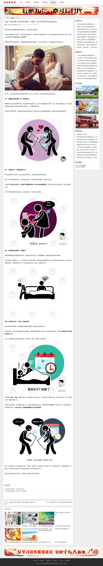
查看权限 (83, 167)
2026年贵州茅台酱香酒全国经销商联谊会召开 (89, 32)
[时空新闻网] (4, 18)
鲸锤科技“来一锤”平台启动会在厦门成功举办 (61, 502)
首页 (21, 2)
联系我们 (42, 560)
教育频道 (36, 2)
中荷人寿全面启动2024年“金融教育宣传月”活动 (89, 63)
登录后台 (78, 167)
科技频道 (61, 2)
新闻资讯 (28, 2)
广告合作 (61, 560)
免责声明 (67, 560)
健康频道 (53, 2)
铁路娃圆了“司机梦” (82, 134)
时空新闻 (8, 24)
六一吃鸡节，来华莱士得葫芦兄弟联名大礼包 (89, 58)
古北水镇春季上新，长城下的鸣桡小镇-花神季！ (90, 76)
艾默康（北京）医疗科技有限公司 (86, 26)
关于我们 (35, 560)
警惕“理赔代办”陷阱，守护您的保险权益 (87, 142)
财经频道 (44, 2)
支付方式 (54, 560)
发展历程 (48, 560)
